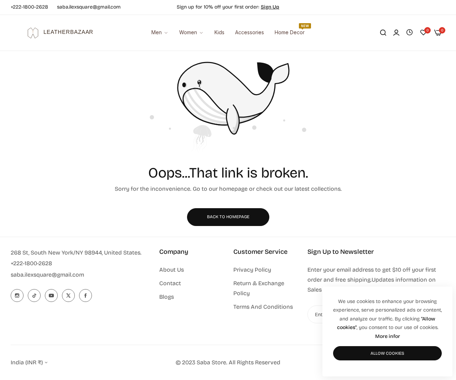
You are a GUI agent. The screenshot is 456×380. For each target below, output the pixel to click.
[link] (249, 33)
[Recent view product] (409, 32)
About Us (171, 269)
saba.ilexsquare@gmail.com (47, 274)
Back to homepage (228, 216)
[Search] (383, 33)
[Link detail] (17, 295)
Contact (170, 283)
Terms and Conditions (263, 306)
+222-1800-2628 (31, 263)
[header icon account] (396, 33)
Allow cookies (387, 353)
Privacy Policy (252, 269)
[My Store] (55, 33)
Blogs (166, 296)
